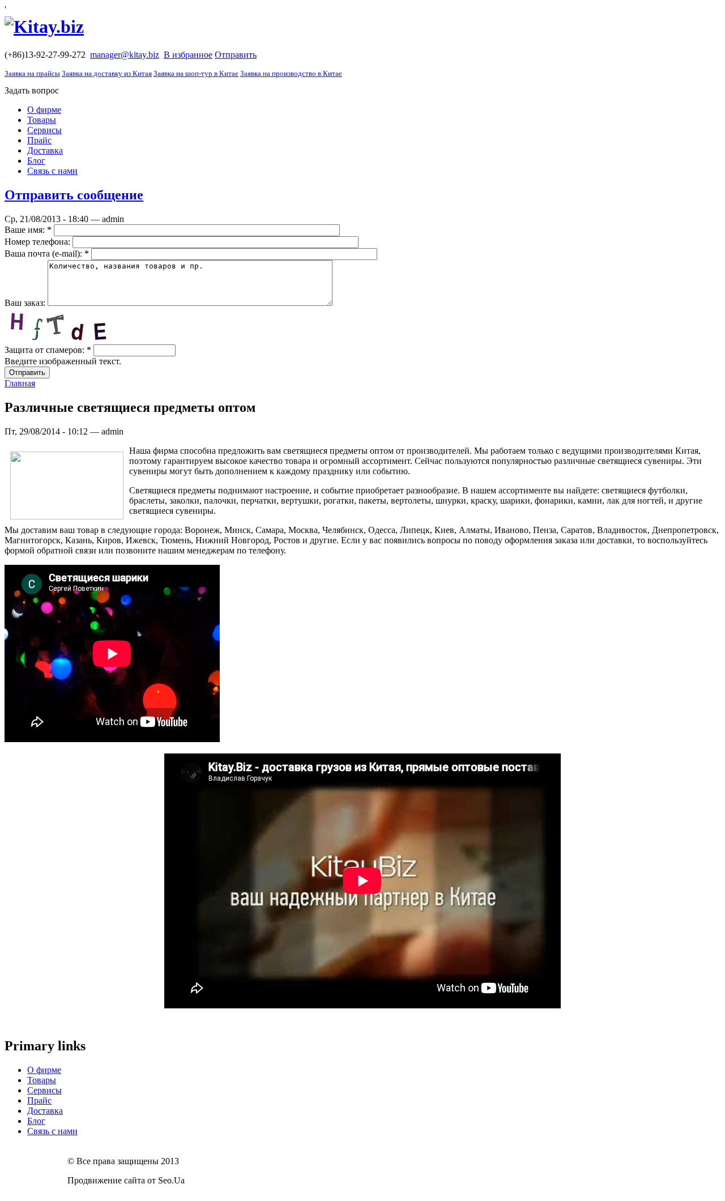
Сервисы (44, 130)
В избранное (188, 54)
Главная (20, 383)
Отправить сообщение (74, 195)
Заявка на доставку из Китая (107, 73)
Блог (36, 160)
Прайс (39, 140)
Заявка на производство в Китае (291, 73)
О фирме (44, 109)
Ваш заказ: (26, 303)
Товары (41, 120)
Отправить (236, 54)
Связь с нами (52, 171)
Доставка (45, 150)
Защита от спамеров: (48, 350)
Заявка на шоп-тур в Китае (195, 73)
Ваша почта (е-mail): (47, 253)
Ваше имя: (28, 230)
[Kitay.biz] (44, 26)
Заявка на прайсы (32, 73)
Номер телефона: (38, 241)
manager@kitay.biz (124, 54)
